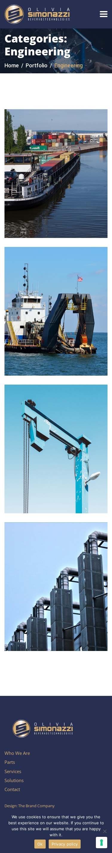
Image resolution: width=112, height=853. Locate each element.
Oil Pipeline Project (53, 294)
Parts (9, 762)
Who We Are (17, 753)
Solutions (14, 780)
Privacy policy (65, 844)
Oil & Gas (47, 285)
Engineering (49, 147)
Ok (40, 844)
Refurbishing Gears (53, 570)
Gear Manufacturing (55, 432)
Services (12, 771)
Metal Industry (43, 157)
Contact (12, 789)
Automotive (24, 147)
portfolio (36, 65)
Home (11, 65)
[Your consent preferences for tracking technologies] (101, 842)
